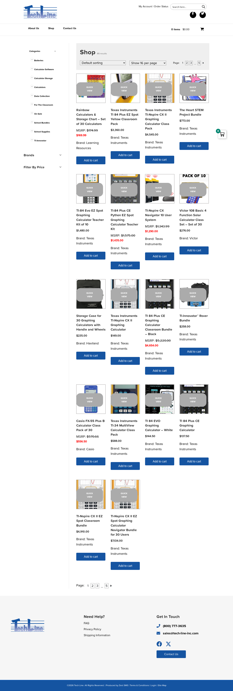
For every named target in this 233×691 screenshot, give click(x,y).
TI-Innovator (40, 140)
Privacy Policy (92, 629)
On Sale (38, 114)
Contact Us (69, 28)
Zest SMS (123, 685)
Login (153, 685)
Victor (193, 238)
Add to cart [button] (91, 160)
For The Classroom (43, 105)
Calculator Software (44, 69)
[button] (159, 644)
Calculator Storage (43, 78)
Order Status (161, 6)
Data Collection (42, 96)
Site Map (162, 685)
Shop (51, 28)
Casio (90, 449)
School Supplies (42, 131)
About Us (33, 28)
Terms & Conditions (139, 685)
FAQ (86, 623)
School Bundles (42, 122)
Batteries (38, 60)
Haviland (92, 343)
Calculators (40, 87)
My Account (145, 6)
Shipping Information (97, 635)
